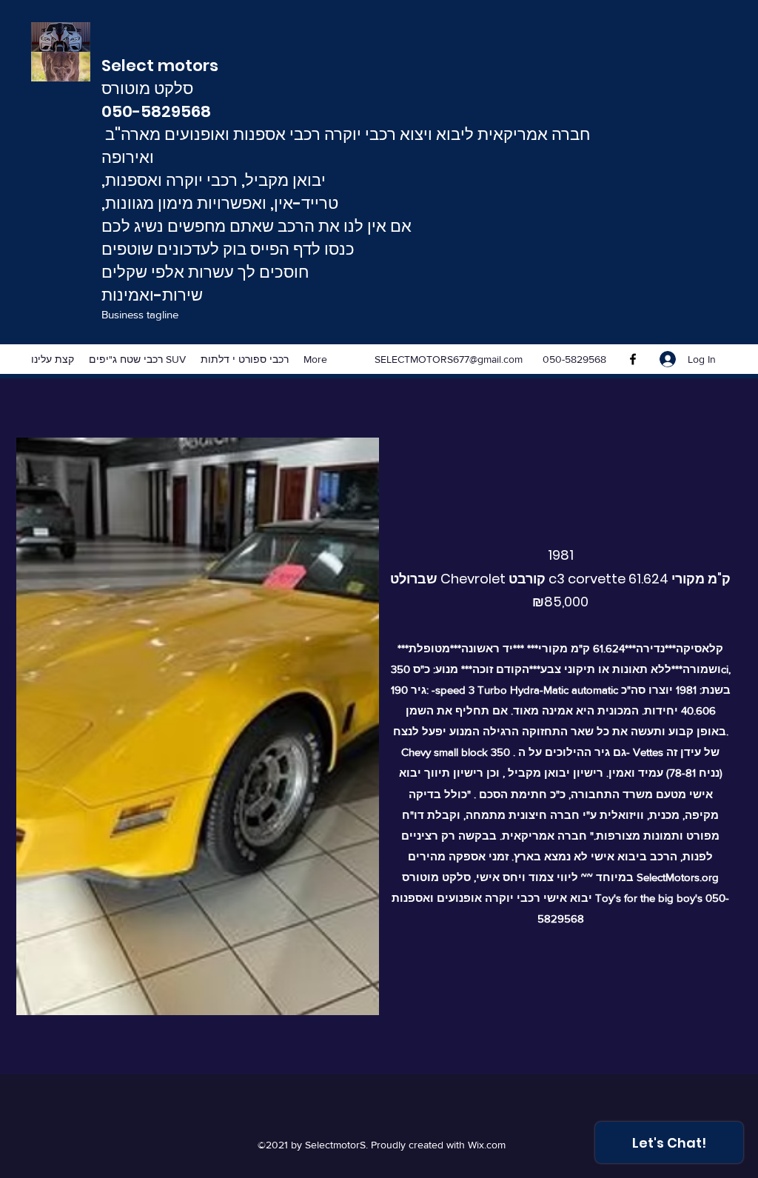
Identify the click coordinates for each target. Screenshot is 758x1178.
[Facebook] (632, 359)
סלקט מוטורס (149, 88)
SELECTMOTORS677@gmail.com (449, 359)
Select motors (163, 65)
